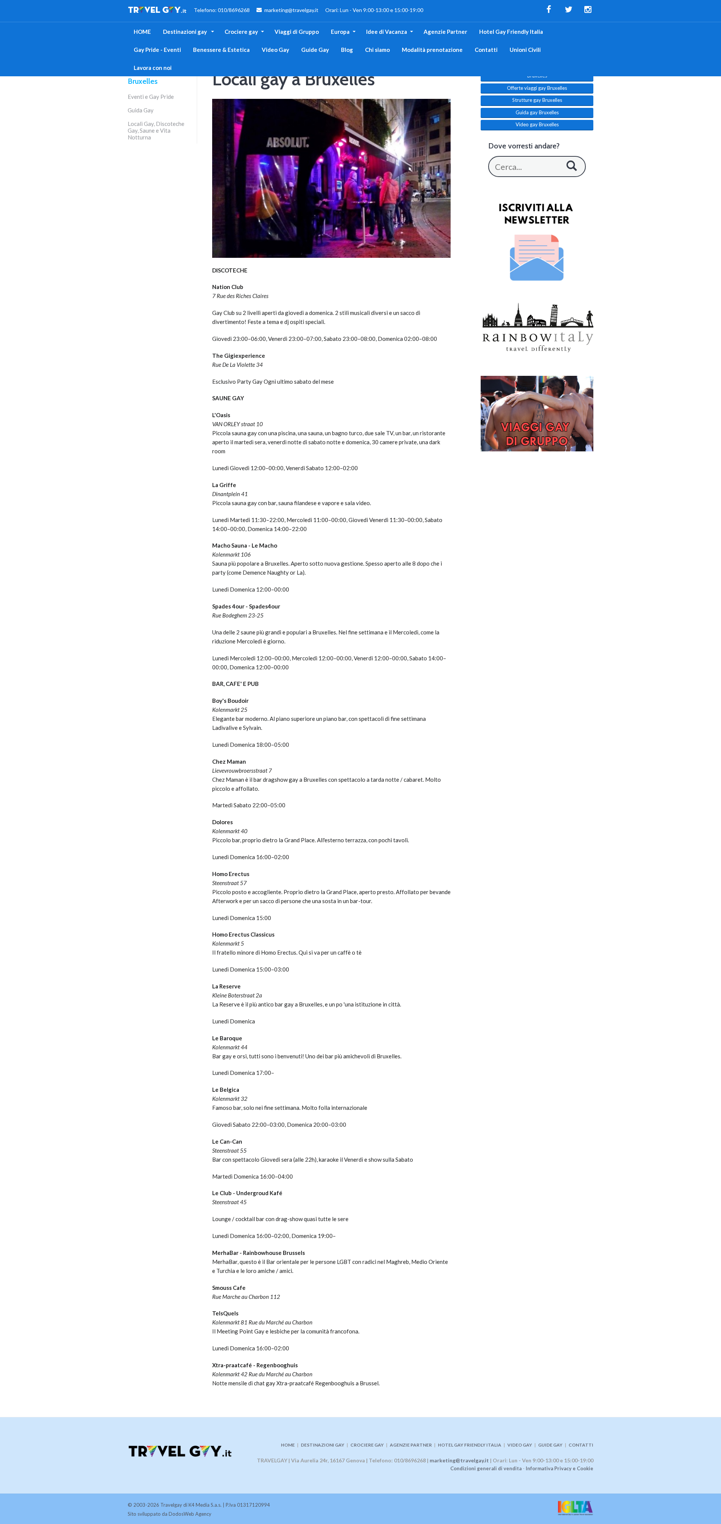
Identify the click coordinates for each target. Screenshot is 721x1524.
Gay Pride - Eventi (157, 49)
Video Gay (275, 49)
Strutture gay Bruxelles (537, 100)
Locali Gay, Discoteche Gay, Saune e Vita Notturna (156, 130)
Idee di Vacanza (386, 31)
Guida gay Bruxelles (537, 112)
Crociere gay (241, 31)
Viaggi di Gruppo (297, 31)
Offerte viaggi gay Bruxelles (537, 88)
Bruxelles (143, 81)
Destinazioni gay (185, 31)
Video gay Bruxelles (537, 124)
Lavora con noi (153, 67)
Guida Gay (141, 110)
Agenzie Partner (445, 31)
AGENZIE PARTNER (411, 1445)
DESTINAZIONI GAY (322, 1445)
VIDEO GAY (519, 1445)
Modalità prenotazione (432, 49)
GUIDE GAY (550, 1445)
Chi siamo (377, 49)
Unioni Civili (525, 49)
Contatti (486, 49)
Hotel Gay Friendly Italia (511, 31)
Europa (340, 31)
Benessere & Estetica (221, 49)
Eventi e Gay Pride (151, 96)
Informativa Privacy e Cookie (559, 1468)
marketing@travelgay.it (459, 1460)
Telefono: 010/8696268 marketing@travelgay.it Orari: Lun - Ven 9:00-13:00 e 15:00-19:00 (305, 10)
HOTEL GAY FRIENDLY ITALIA (469, 1445)
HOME (142, 31)
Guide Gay (315, 49)
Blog (347, 49)
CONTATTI (581, 1445)
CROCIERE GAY (367, 1445)
